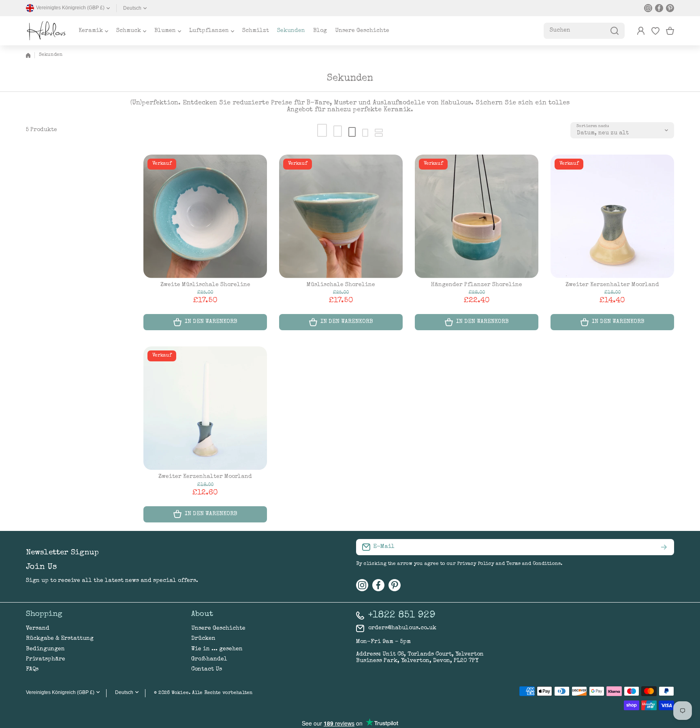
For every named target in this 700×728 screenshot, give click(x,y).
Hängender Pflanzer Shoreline (476, 285)
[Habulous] (46, 30)
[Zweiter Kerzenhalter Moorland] (612, 216)
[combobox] (584, 31)
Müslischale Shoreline (341, 285)
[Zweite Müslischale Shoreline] (205, 216)
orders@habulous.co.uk (402, 628)
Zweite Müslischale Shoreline (205, 285)
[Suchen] (614, 31)
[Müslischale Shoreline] (341, 216)
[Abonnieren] (664, 547)
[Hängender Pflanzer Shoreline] (476, 216)
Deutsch (132, 8)
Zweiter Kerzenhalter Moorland (612, 285)
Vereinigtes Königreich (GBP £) (60, 692)
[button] (670, 31)
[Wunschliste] (655, 31)
